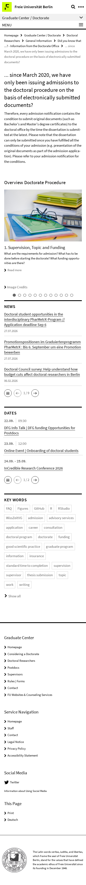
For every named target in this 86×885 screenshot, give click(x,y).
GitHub (39, 508)
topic (62, 575)
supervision (62, 565)
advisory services (61, 518)
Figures (23, 508)
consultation (53, 527)
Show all (14, 596)
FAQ (9, 508)
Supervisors (15, 674)
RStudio (64, 508)
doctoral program (19, 537)
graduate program (59, 546)
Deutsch (13, 820)
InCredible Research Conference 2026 (33, 468)
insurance (36, 556)
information (15, 556)
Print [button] (11, 813)
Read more (15, 270)
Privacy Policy (17, 748)
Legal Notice (16, 742)
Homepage (11, 35)
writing (24, 584)
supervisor (13, 575)
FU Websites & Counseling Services (30, 695)
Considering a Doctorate (23, 654)
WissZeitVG (14, 518)
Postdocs (13, 668)
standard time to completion (27, 565)
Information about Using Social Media (25, 791)
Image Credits (17, 287)
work (9, 584)
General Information (39, 41)
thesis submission (40, 575)
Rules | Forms (16, 681)
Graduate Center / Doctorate (42, 35)
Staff (11, 728)
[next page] (81, 240)
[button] (8, 393)
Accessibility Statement (23, 755)
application (14, 527)
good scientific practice (23, 546)
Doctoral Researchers (21, 661)
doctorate (45, 537)
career (33, 527)
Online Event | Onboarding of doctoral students (41, 450)
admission (35, 518)
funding (64, 537)
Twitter (14, 782)
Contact (13, 688)
